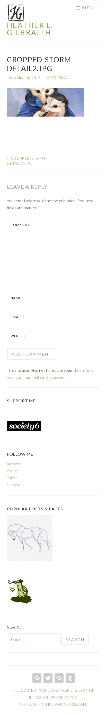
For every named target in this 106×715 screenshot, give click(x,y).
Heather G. (56, 78)
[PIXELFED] (59, 678)
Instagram (14, 485)
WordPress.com (70, 704)
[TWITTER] (47, 678)
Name (17, 298)
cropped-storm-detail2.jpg (27, 161)
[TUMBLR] (70, 678)
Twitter (12, 478)
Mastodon (14, 464)
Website (18, 336)
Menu (89, 7)
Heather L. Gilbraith (30, 29)
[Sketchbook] (29, 539)
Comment (20, 228)
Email (17, 317)
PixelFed (13, 471)
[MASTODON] (36, 678)
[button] (16, 13)
